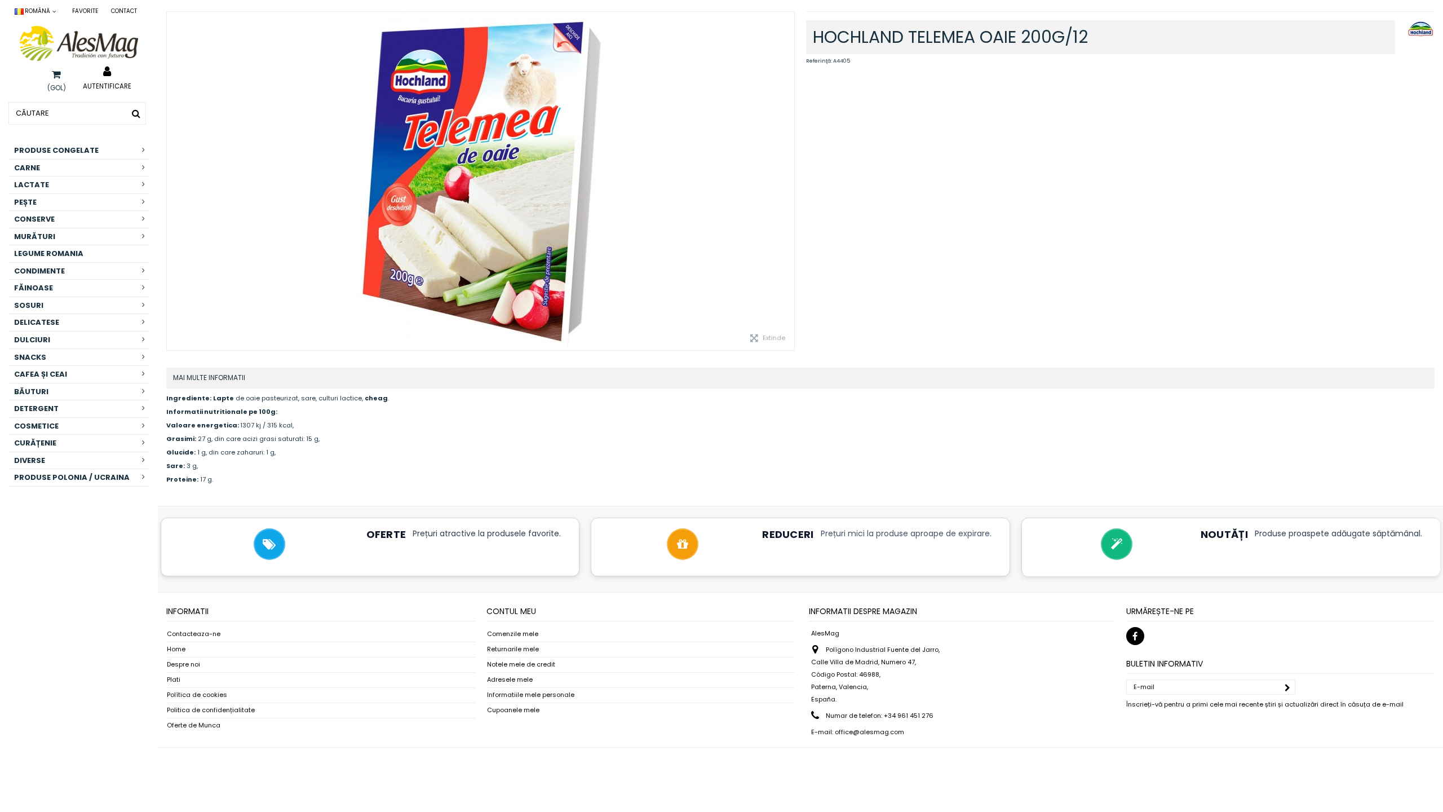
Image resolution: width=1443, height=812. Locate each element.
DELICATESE (36, 322)
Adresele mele (510, 680)
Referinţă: (819, 61)
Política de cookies (197, 695)
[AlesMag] (78, 43)
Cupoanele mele (513, 710)
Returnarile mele (513, 649)
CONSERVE (34, 219)
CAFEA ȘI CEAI (40, 374)
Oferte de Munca (193, 725)
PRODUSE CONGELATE (56, 150)
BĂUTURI (31, 391)
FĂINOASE (33, 288)
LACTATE (31, 184)
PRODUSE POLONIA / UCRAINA (72, 477)
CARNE (27, 167)
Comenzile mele (512, 634)
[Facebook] (1135, 636)
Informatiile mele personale (530, 695)
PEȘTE (25, 202)
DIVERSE (29, 460)
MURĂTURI (34, 236)
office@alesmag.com (869, 731)
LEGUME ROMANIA (48, 253)
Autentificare (107, 86)
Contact (124, 11)
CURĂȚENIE (35, 443)
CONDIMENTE (39, 271)
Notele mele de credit (521, 664)
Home (176, 649)
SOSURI (28, 305)
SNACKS (30, 357)
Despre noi (183, 664)
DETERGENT (36, 408)
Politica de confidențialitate (211, 710)
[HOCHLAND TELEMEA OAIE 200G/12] (480, 181)
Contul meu (511, 611)
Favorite (85, 11)
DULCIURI (32, 339)
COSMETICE (36, 426)
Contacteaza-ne (193, 634)
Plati (173, 680)
